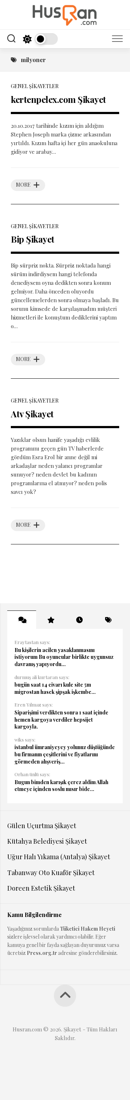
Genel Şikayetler (34, 86)
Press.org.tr (42, 952)
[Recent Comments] (21, 619)
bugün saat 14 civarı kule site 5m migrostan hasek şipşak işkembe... (55, 688)
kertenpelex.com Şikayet (58, 99)
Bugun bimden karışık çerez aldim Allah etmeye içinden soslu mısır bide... (61, 786)
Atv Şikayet (32, 413)
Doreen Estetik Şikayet (41, 888)
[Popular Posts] (50, 619)
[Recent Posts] (79, 619)
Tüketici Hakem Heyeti (87, 928)
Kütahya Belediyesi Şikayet (47, 841)
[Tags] (108, 619)
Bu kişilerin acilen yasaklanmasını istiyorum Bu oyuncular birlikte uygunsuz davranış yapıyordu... (63, 657)
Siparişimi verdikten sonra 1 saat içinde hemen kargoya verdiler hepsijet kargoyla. (61, 719)
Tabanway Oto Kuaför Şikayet (51, 872)
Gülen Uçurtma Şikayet (41, 825)
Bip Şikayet (33, 239)
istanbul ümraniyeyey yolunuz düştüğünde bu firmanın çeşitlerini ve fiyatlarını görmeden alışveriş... (64, 754)
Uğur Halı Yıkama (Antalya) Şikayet (58, 856)
